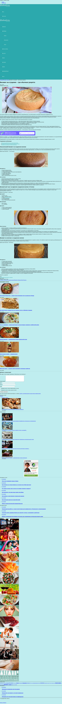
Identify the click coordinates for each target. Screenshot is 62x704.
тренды (16, 684)
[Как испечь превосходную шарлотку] (9, 561)
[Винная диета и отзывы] (9, 594)
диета (17, 683)
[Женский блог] (5, 6)
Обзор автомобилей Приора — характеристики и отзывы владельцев (14, 457)
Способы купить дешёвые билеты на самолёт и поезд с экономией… (14, 430)
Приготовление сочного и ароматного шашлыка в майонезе (13, 409)
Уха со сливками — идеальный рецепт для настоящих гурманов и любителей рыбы (19, 324)
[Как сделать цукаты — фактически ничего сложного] (9, 572)
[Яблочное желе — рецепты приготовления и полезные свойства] (9, 366)
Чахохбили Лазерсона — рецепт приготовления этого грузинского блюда (17, 295)
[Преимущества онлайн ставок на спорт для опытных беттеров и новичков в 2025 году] (7, 447)
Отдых (3, 57)
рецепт (7, 277)
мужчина (42, 683)
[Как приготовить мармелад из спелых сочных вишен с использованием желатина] (9, 626)
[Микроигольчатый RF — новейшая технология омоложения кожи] (9, 670)
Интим (5, 35)
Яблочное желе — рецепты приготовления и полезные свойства (15, 368)
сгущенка (11, 277)
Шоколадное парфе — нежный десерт (9, 354)
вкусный (8, 683)
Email (1, 384)
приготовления (2, 684)
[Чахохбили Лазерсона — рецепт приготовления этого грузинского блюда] (9, 293)
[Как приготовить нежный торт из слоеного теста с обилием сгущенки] (9, 308)
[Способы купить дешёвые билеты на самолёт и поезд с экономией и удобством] (7, 429)
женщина (25, 683)
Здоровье (4, 31)
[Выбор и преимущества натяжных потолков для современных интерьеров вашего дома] (7, 438)
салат (10, 684)
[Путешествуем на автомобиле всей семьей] (9, 550)
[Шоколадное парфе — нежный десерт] (9, 352)
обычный (4, 277)
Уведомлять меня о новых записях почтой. (9, 390)
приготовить (58, 683)
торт (14, 684)
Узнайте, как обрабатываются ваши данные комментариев (30, 393)
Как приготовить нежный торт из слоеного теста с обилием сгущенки (16, 310)
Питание (4, 62)
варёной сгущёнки (8, 197)
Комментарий (2, 381)
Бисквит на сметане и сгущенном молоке (9, 144)
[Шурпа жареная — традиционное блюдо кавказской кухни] (9, 337)
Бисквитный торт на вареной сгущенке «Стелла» (11, 143)
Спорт (5, 44)
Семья (3, 66)
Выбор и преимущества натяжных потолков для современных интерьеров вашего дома (18, 439)
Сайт (1, 386)
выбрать (12, 683)
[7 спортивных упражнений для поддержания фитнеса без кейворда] (9, 648)
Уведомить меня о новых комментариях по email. (10, 388)
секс (12, 684)
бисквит (1, 277)
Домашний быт (5, 71)
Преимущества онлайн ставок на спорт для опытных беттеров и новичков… (15, 448)
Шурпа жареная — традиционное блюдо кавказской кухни (13, 339)
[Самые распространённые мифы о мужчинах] (9, 659)
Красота (4, 53)
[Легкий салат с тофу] (9, 605)
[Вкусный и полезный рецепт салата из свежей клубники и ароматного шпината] (9, 583)
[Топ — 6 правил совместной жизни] (9, 637)
